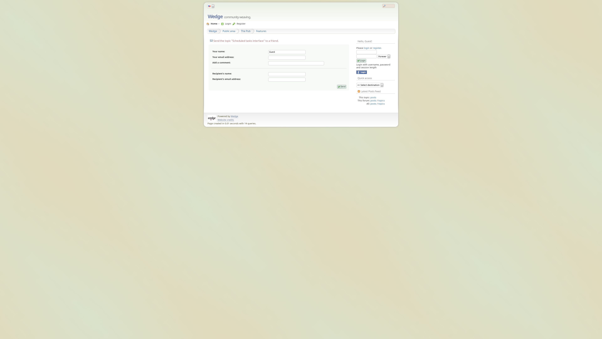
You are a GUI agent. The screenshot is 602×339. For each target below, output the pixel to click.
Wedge (215, 16)
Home (214, 23)
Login (228, 23)
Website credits (226, 119)
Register (241, 23)
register (377, 47)
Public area (229, 31)
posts (373, 97)
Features (261, 31)
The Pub (246, 31)
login (366, 47)
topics (381, 100)
